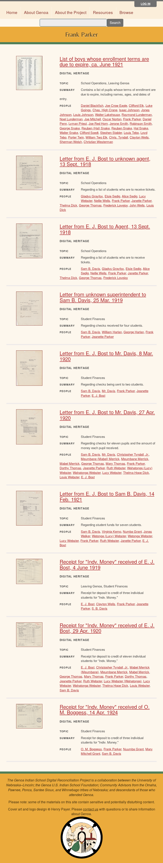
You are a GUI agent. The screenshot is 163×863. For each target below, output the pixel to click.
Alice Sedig (129, 196)
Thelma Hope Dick (136, 472)
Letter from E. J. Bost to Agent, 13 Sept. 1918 (105, 228)
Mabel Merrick (70, 463)
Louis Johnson (83, 114)
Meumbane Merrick (134, 458)
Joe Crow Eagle (116, 105)
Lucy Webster (111, 472)
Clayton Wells (139, 137)
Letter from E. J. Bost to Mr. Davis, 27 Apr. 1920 (107, 414)
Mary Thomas (115, 463)
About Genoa (36, 12)
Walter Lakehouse (107, 114)
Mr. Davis (108, 390)
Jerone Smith (119, 123)
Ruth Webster (116, 468)
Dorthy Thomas (70, 468)
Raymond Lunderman (137, 114)
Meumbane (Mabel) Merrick (100, 458)
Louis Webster (69, 477)
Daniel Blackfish (92, 105)
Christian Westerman (98, 141)
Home (11, 12)
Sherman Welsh (71, 141)
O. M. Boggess (91, 749)
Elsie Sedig (112, 196)
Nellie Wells (102, 200)
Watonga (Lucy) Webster (109, 536)
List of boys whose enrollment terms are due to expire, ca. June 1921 (104, 61)
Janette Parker (141, 200)
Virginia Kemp (111, 531)
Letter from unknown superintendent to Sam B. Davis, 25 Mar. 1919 (103, 296)
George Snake (70, 128)
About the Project (70, 12)
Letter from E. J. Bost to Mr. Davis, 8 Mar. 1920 (106, 355)
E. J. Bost (98, 395)
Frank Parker (132, 119)
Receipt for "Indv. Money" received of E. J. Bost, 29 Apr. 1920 (107, 627)
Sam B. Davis (90, 268)
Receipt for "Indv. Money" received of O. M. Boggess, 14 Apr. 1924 (105, 709)
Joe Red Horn (98, 123)
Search (115, 22)
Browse (126, 12)
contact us (90, 809)
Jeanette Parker (103, 336)
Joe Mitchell (92, 119)
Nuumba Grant (133, 749)
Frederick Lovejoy (115, 205)
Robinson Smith (141, 123)
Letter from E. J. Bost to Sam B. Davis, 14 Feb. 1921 (107, 496)
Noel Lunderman (71, 119)
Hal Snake (141, 128)
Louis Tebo (131, 132)
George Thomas (90, 205)
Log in (145, 4)
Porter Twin (76, 137)
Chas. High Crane (105, 110)
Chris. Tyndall (118, 137)
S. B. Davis (99, 608)
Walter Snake (69, 132)
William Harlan (112, 332)
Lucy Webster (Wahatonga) (123, 681)
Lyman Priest (78, 123)
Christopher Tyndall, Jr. (133, 454)
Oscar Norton (112, 119)
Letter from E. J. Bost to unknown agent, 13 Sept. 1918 (105, 161)
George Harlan (134, 332)
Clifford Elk (136, 105)
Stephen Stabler (111, 132)
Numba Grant (132, 531)
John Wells (137, 205)
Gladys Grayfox (92, 196)
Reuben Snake (121, 128)
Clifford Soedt (89, 132)
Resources (103, 12)
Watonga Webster (140, 536)
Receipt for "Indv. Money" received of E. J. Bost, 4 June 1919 (107, 564)
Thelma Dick (68, 205)
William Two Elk (96, 137)
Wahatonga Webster (87, 472)
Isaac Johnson (129, 110)
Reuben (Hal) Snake (96, 128)
